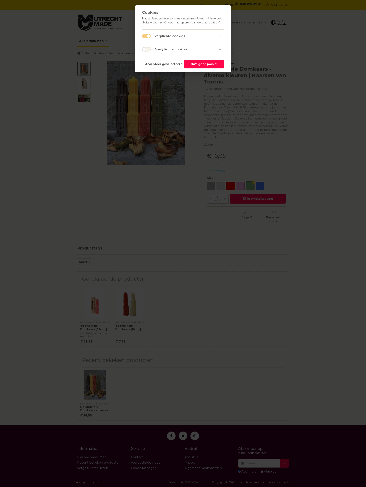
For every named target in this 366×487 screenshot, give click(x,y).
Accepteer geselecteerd (163, 64)
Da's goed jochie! (204, 64)
